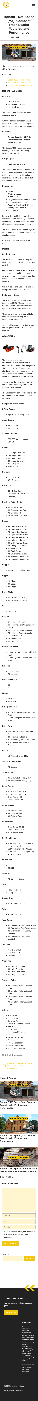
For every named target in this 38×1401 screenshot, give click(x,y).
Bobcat (5, 37)
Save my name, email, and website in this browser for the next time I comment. (19, 1234)
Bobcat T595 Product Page (19, 80)
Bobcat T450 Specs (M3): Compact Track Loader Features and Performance (20, 1066)
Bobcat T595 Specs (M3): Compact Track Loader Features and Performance (18, 1105)
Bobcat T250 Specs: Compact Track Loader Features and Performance (18, 1170)
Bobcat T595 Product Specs (19, 83)
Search (6, 1254)
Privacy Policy (9, 1391)
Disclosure (19, 1391)
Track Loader (15, 37)
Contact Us (11, 1312)
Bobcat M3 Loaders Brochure (20, 85)
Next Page (10, 1177)
